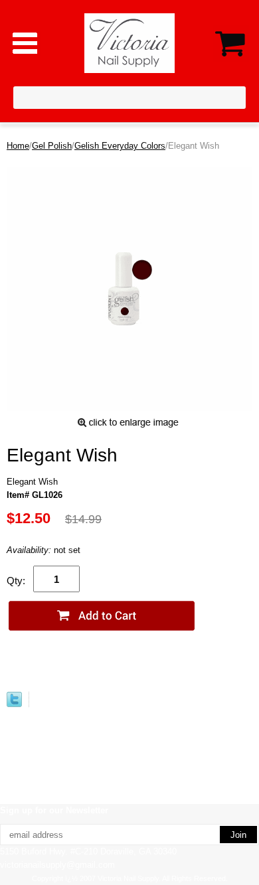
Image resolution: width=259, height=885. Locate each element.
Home (18, 146)
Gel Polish (52, 146)
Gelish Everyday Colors (119, 146)
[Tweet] (14, 704)
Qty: (16, 580)
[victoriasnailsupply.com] (129, 42)
